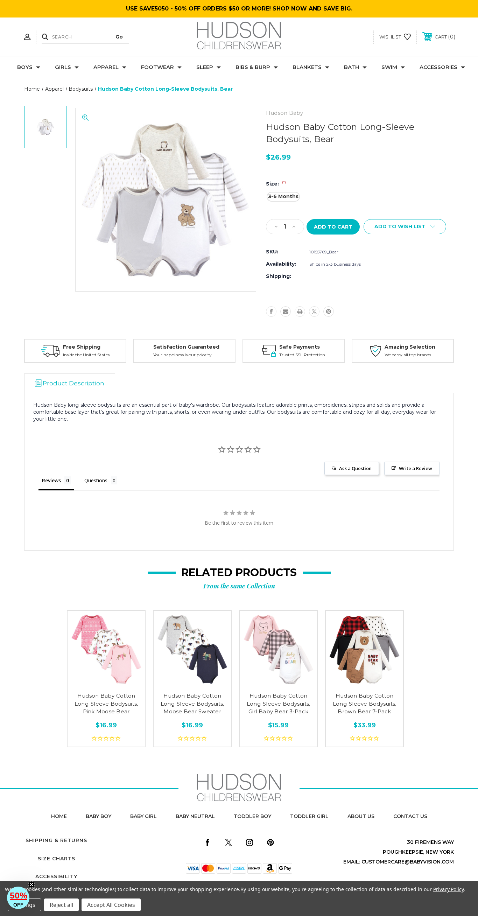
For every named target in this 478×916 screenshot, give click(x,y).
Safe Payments (299, 347)
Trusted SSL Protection (302, 354)
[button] (18, 898)
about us (360, 816)
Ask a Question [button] (355, 468)
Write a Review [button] (415, 468)
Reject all (61, 905)
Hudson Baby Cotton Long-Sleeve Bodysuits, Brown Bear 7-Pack (364, 703)
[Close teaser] (31, 884)
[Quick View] (91, 682)
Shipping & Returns (56, 840)
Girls (63, 67)
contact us (410, 816)
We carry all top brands (408, 354)
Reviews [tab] (51, 480)
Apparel (106, 67)
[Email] (285, 311)
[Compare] (122, 682)
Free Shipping (81, 347)
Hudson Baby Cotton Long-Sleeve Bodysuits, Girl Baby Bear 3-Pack (278, 703)
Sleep (204, 67)
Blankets (307, 67)
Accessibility (56, 876)
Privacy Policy (448, 889)
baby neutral (195, 816)
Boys (25, 67)
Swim (389, 67)
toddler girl (309, 816)
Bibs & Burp (253, 67)
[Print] (300, 311)
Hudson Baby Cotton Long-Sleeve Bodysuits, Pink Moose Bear (106, 703)
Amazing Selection (410, 347)
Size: (276, 184)
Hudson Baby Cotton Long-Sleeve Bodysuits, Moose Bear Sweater (192, 703)
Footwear (157, 67)
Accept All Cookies (111, 905)
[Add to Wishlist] (106, 682)
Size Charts (56, 858)
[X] (314, 311)
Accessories (438, 67)
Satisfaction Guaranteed (186, 347)
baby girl (143, 816)
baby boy (98, 816)
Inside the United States (86, 354)
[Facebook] (271, 311)
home (59, 816)
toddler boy (252, 816)
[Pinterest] (328, 311)
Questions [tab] (95, 480)
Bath (351, 67)
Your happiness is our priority (182, 354)
